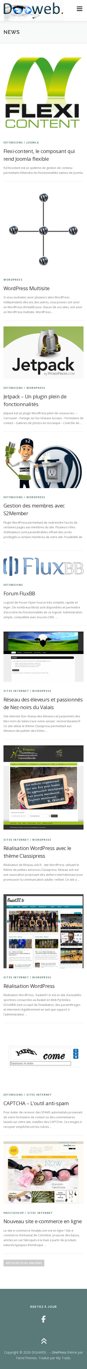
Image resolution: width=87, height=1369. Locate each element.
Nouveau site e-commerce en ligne (42, 1221)
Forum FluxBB (19, 593)
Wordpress (13, 279)
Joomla (32, 142)
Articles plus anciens (24, 1263)
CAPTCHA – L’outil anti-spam (36, 1103)
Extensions (13, 142)
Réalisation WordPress (29, 985)
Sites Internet (16, 691)
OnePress (59, 1352)
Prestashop (13, 1213)
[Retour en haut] (43, 1341)
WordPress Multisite (26, 288)
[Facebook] (43, 1319)
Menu (79, 9)
